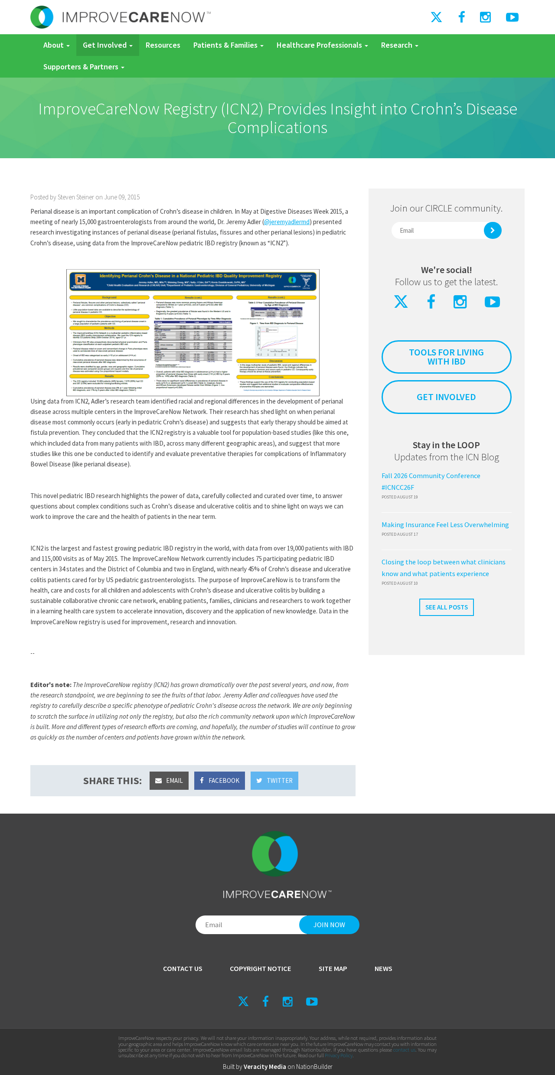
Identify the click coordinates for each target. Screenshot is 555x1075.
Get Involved (105, 45)
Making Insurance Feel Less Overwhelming (445, 524)
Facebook (223, 780)
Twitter (279, 780)
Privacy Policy (339, 1055)
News (383, 968)
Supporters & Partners (81, 67)
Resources (163, 45)
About (54, 45)
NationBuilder (314, 1066)
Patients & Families (226, 45)
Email (174, 780)
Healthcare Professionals (320, 45)
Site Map (333, 968)
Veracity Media (265, 1066)
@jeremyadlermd (287, 222)
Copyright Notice (260, 968)
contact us (404, 1049)
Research (397, 45)
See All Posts (446, 607)
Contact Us (182, 968)
